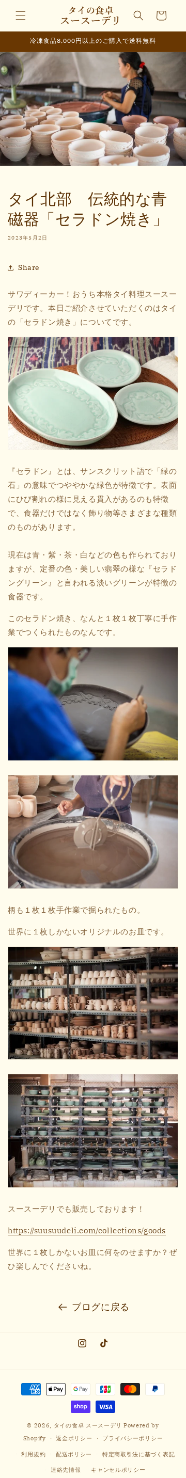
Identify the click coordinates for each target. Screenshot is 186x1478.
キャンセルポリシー (118, 1469)
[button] (20, 15)
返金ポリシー (74, 1438)
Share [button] (29, 267)
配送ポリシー (74, 1454)
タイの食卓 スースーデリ (88, 1425)
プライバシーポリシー (132, 1438)
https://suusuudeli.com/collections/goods (87, 1230)
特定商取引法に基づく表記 (138, 1454)
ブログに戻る (101, 1307)
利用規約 (33, 1454)
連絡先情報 (66, 1469)
